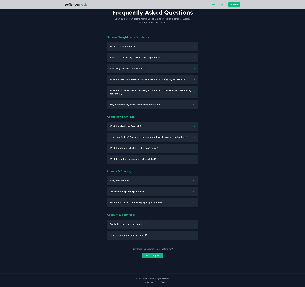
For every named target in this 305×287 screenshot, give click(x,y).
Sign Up (234, 4)
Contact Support (152, 255)
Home (214, 4)
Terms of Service (146, 282)
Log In (223, 4)
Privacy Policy (160, 282)
